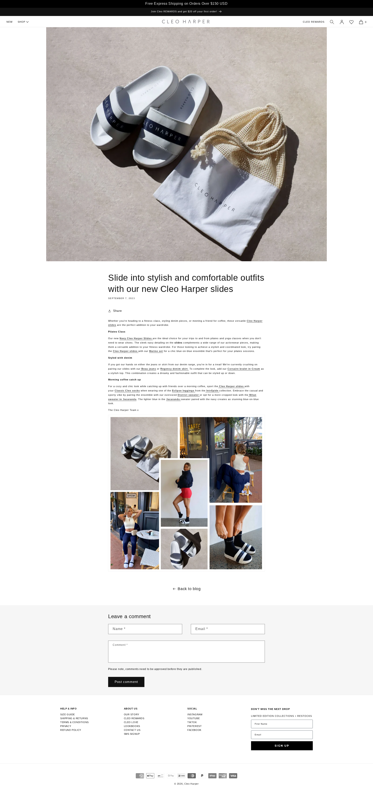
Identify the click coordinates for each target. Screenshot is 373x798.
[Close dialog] (254, 358)
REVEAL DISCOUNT (223, 405)
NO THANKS (223, 423)
